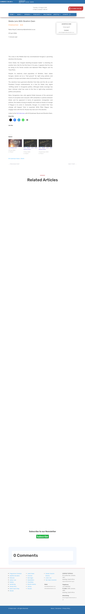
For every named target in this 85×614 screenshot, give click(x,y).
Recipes (30, 588)
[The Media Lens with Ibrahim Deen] (30, 143)
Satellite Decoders (15, 575)
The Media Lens (12, 147)
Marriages (30, 578)
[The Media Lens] (15, 143)
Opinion (27, 14)
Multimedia (47, 14)
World (21, 25)
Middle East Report (21, 519)
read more (15, 236)
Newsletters (31, 580)
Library (29, 586)
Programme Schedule (16, 573)
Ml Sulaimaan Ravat (13, 25)
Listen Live (48, 578)
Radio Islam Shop (14, 588)
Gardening (13, 584)
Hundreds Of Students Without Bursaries (31, 461)
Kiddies (12, 582)
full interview (21, 113)
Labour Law (13, 580)
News (19, 14)
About (52, 608)
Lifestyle (56, 14)
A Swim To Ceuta (20, 290)
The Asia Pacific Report (23, 404)
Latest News (31, 573)
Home (12, 14)
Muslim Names (32, 584)
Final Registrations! (21, 347)
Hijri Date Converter (51, 580)
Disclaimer (58, 608)
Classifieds (30, 582)
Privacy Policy (66, 608)
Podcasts (36, 14)
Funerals (30, 575)
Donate (65, 14)
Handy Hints (13, 586)
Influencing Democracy (23, 233)
